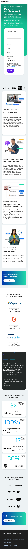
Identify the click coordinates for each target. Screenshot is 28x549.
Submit (10, 70)
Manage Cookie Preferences (10, 545)
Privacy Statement (12, 66)
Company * (9, 44)
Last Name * (9, 40)
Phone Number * (10, 56)
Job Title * (9, 48)
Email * (8, 52)
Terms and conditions (18, 539)
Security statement (7, 542)
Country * (9, 58)
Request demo (9, 280)
